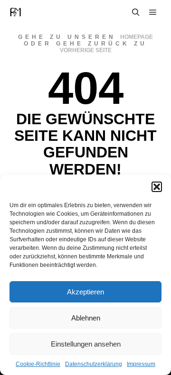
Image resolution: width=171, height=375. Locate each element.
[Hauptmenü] (153, 12)
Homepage (136, 37)
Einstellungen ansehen (86, 344)
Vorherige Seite (86, 50)
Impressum (141, 364)
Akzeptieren (85, 292)
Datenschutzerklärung (93, 364)
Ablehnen (85, 318)
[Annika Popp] (15, 12)
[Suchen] (135, 12)
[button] (157, 187)
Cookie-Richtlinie (38, 364)
